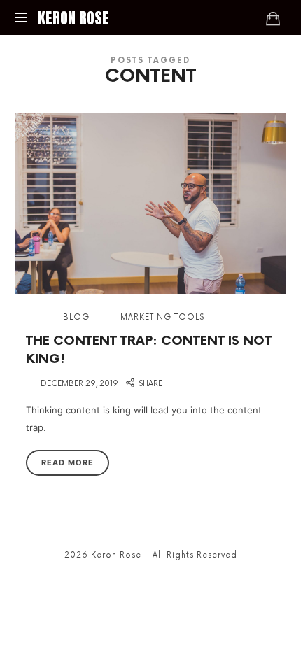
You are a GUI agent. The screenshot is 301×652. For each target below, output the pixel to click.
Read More (67, 462)
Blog (76, 317)
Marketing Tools (162, 317)
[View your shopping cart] (273, 18)
